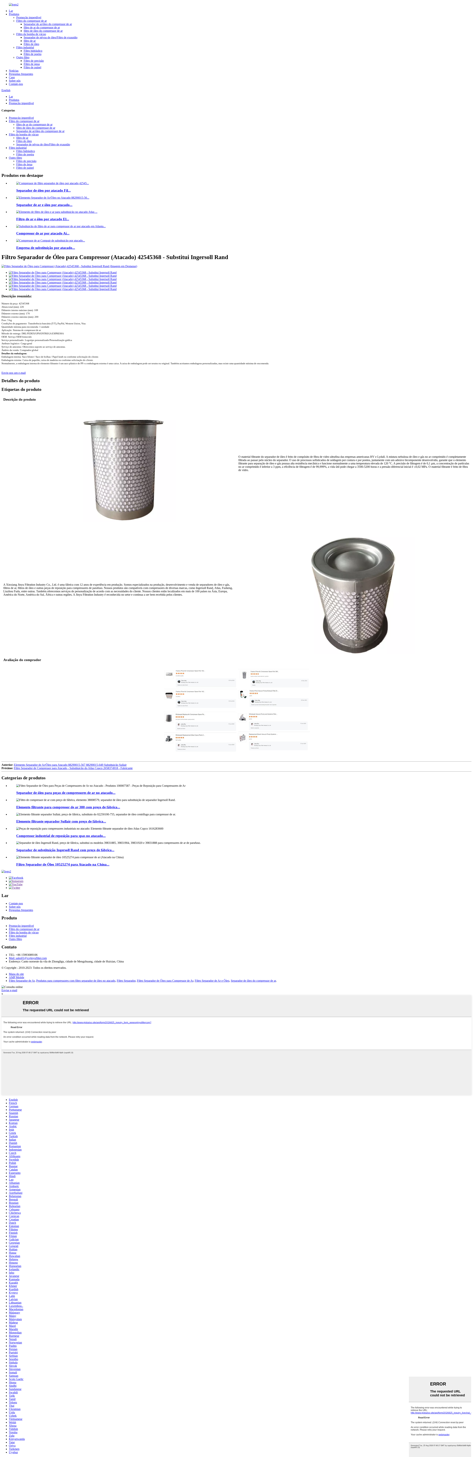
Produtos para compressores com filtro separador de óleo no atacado (75, 980)
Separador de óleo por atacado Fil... (43, 190)
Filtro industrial (25, 47)
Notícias (13, 70)
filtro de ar (30, 40)
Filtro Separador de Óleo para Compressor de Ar (165, 980)
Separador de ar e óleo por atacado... (44, 205)
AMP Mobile (16, 977)
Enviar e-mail (9, 990)
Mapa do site (16, 974)
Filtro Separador (126, 980)
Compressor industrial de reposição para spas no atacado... (61, 836)
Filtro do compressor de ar (31, 20)
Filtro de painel (32, 67)
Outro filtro (22, 57)
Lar (11, 10)
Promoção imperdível (28, 17)
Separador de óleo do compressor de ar (253, 980)
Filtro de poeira (32, 54)
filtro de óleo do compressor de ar (43, 30)
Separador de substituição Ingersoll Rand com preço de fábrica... (65, 850)
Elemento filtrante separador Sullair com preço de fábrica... (61, 821)
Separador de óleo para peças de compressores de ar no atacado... (65, 793)
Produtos (14, 14)
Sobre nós (15, 80)
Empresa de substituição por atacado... (45, 248)
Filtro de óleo (31, 44)
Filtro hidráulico (33, 50)
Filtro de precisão (34, 60)
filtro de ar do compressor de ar (42, 27)
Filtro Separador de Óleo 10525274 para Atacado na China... (62, 864)
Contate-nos (16, 84)
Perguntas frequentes (21, 74)
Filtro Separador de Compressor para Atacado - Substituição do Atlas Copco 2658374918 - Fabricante (73, 768)
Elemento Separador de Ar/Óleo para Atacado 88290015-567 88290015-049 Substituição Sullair (70, 764)
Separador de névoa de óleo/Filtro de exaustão (50, 37)
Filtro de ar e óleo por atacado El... (42, 219)
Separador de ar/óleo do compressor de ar (48, 24)
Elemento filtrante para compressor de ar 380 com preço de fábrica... (68, 807)
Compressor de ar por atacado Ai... (42, 233)
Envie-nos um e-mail (13, 372)
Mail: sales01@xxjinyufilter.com (28, 958)
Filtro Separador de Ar (22, 980)
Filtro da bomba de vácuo (31, 34)
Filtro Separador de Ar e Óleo (212, 980)
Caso (12, 77)
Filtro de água (32, 64)
